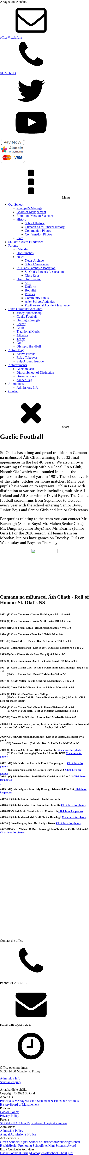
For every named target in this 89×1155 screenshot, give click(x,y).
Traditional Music (28, 331)
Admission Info (10, 1078)
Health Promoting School (25, 1145)
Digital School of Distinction (35, 372)
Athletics (22, 335)
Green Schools (26, 376)
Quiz (69, 1153)
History (21, 219)
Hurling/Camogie (31, 1153)
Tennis (21, 339)
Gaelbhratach (25, 369)
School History (34, 223)
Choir (20, 327)
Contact (13, 391)
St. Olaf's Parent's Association (36, 268)
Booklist (30, 290)
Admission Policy (11, 1130)
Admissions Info (27, 387)
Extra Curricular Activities (25, 309)
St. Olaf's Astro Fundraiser (25, 242)
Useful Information (29, 279)
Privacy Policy (9, 1115)
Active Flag (16, 350)
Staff (20, 238)
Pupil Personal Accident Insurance (47, 305)
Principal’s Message (13, 1101)
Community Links (37, 298)
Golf (20, 342)
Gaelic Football (27, 316)
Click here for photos (70, 811)
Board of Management (31, 212)
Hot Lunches (25, 253)
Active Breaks (26, 354)
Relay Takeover (27, 357)
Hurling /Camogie (28, 320)
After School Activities (40, 301)
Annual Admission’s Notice (18, 1134)
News (20, 257)
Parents (13, 245)
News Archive (34, 260)
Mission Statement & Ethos (43, 1101)
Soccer (21, 324)
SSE (28, 283)
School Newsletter (37, 264)
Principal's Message (29, 208)
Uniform (30, 286)
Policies (30, 294)
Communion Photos (38, 230)
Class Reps (32, 275)
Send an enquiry (10, 1082)
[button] (84, 450)
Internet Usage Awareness (50, 1123)
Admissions (16, 383)
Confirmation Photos (38, 234)
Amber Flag (24, 380)
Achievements (17, 365)
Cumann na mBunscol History (45, 227)
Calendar (22, 249)
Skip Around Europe (30, 361)
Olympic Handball (29, 346)
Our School (15, 204)
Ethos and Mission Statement (35, 215)
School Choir (57, 1153)
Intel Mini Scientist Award (59, 1145)
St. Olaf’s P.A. (9, 1123)
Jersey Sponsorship (29, 313)
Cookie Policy (9, 1112)
